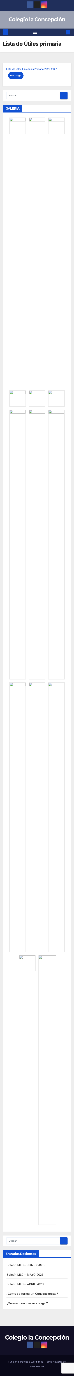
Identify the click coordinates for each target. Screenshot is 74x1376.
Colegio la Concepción (37, 19)
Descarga (15, 75)
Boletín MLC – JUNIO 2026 (25, 1265)
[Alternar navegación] (35, 32)
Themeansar (37, 1366)
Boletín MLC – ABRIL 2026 (25, 1284)
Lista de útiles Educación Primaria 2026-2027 (31, 69)
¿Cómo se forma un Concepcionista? (32, 1293)
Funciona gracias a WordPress (26, 1361)
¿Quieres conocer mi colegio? (27, 1303)
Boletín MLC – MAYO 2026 (25, 1274)
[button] (63, 32)
